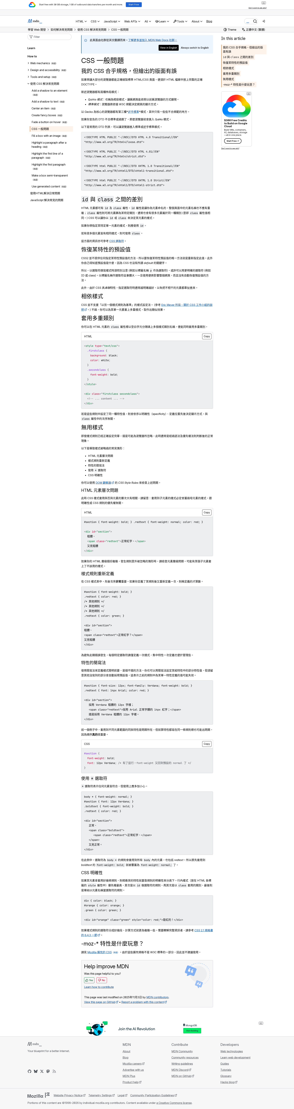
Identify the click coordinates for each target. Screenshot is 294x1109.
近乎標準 (133, 111)
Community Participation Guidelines (152, 1095)
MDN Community (182, 1051)
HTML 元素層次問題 (99, 490)
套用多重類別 (231, 73)
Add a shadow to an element (49, 90)
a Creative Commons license (174, 1103)
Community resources (185, 1057)
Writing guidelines (182, 1063)
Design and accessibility (45, 70)
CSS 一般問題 (40, 129)
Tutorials (225, 1070)
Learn (31, 48)
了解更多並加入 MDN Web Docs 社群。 (152, 40)
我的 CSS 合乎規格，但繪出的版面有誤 (129, 71)
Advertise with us (133, 1070)
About (126, 1051)
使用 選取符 (94, 778)
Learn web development (235, 1057)
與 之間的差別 (238, 57)
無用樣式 (228, 79)
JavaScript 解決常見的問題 (46, 200)
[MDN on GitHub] (29, 1071)
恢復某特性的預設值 (235, 62)
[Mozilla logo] (38, 1095)
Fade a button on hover (46, 122)
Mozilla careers (132, 1063)
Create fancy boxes (44, 115)
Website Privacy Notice (68, 1095)
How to (32, 56)
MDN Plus (129, 1076)
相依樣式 (228, 68)
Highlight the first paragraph (49, 164)
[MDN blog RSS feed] (54, 1071)
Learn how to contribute (99, 987)
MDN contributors (157, 997)
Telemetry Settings (100, 1095)
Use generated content (46, 186)
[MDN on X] (42, 1071)
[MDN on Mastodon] (48, 1071)
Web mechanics (40, 63)
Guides (224, 1063)
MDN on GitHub (181, 1076)
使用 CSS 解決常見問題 (44, 83)
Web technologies (231, 1051)
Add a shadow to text (45, 101)
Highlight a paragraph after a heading (49, 144)
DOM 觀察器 (103, 482)
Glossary (226, 1076)
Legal (121, 1095)
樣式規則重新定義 (97, 573)
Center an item (40, 108)
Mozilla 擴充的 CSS (99, 952)
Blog (209, 21)
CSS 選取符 (116, 241)
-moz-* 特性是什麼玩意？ (239, 84)
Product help (131, 1082)
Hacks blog (227, 1082)
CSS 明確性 (92, 872)
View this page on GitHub (99, 1002)
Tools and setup (40, 77)
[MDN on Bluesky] (36, 1071)
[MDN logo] (34, 1044)
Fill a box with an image (46, 135)
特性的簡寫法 (93, 662)
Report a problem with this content (142, 1002)
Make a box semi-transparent (50, 175)
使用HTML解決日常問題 (45, 193)
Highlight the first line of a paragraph (47, 155)
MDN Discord (179, 1070)
